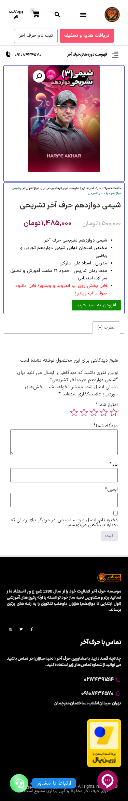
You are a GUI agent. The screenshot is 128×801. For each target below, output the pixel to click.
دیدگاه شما (105, 426)
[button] (83, 15)
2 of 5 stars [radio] (104, 412)
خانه (118, 188)
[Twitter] (21, 629)
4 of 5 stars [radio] (84, 412)
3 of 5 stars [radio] (94, 412)
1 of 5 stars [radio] (114, 412)
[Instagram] (10, 629)
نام (113, 464)
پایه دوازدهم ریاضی (32, 188)
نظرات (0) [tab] (106, 327)
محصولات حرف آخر (101, 188)
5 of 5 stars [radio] (74, 412)
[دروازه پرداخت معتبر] (104, 766)
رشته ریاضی (53, 188)
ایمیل (111, 489)
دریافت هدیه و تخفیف (87, 35)
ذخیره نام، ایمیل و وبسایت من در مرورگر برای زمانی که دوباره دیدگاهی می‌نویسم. (64, 522)
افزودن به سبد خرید (96, 305)
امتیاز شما (107, 405)
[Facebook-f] (31, 629)
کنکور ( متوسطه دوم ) (74, 188)
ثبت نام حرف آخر (36, 35)
